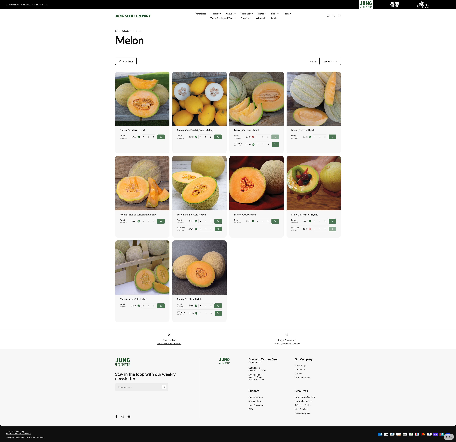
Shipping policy (19, 437)
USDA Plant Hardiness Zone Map (169, 344)
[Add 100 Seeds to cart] (218, 229)
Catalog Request (302, 413)
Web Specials (301, 409)
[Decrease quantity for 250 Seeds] (258, 144)
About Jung (300, 365)
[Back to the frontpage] (116, 31)
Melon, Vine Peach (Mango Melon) (195, 130)
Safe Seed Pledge (303, 405)
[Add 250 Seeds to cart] (275, 144)
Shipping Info (255, 401)
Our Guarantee (256, 397)
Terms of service (30, 437)
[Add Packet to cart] (161, 137)
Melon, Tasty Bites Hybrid (304, 214)
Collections (126, 31)
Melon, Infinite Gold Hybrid (191, 214)
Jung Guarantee (256, 405)
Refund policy (40, 437)
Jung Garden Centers (305, 397)
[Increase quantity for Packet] (153, 137)
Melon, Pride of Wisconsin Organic (138, 214)
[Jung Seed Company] (122, 361)
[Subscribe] (164, 387)
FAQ (251, 409)
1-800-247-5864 (255, 375)
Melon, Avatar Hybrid (245, 214)
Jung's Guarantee (287, 340)
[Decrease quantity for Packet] (143, 137)
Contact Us (300, 369)
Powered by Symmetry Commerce (18, 434)
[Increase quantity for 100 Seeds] (211, 229)
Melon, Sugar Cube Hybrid (133, 299)
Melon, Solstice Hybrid (303, 130)
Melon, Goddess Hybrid (132, 130)
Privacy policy (10, 437)
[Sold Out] (275, 137)
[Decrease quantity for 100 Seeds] (201, 229)
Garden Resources (303, 401)
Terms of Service (303, 377)
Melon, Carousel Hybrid (246, 130)
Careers (298, 373)
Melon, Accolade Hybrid (189, 299)
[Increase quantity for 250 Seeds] (268, 144)
